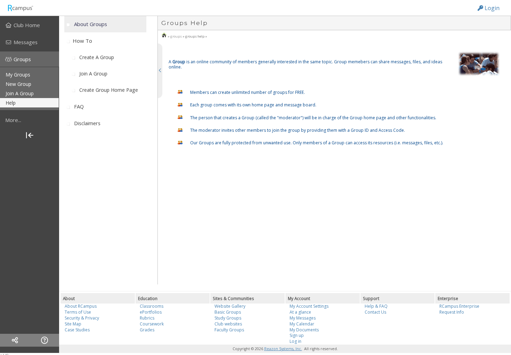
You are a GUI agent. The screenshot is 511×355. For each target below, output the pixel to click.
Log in (295, 341)
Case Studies (77, 330)
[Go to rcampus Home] (20, 8)
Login (491, 8)
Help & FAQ (376, 306)
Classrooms (151, 306)
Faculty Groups (229, 330)
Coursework (152, 324)
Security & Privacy (82, 318)
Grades (147, 330)
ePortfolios (151, 312)
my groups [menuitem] (18, 74)
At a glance (300, 312)
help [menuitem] (11, 102)
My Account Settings (309, 306)
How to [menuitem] (82, 40)
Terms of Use (78, 312)
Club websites (228, 324)
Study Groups (227, 318)
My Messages (303, 318)
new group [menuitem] (18, 84)
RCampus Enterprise (459, 306)
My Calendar (302, 324)
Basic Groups (227, 312)
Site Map (73, 324)
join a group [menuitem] (20, 93)
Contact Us (375, 312)
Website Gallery (229, 306)
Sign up (297, 335)
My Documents (304, 330)
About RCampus (81, 306)
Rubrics (147, 318)
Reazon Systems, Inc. (283, 348)
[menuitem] (29, 25)
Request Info (451, 312)
